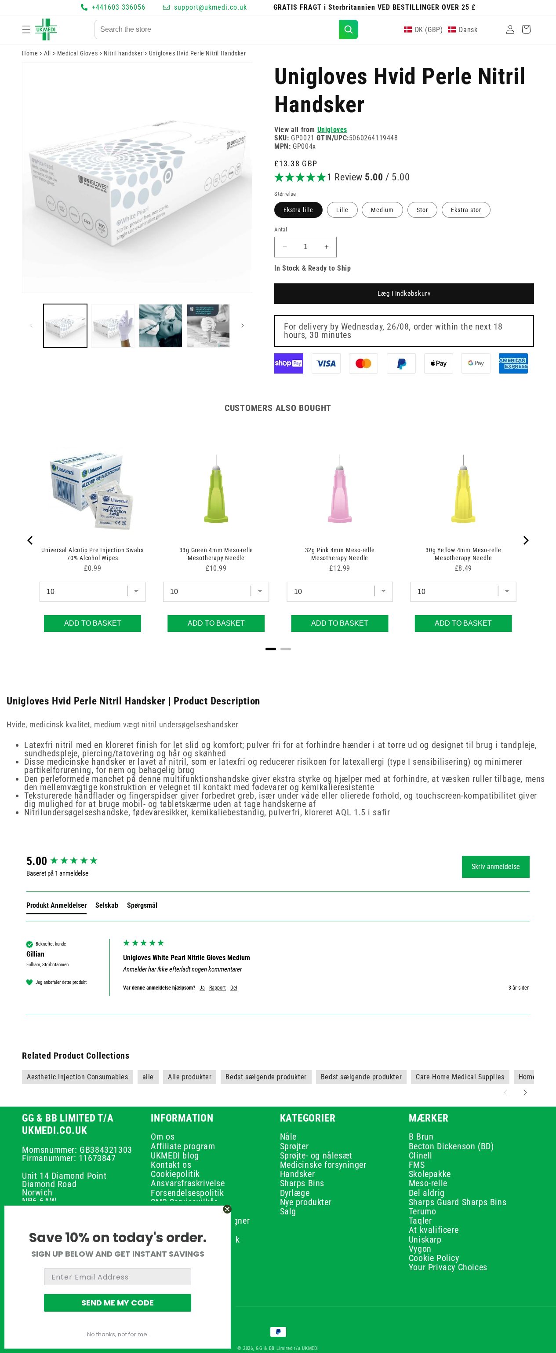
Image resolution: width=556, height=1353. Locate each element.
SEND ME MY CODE (117, 1302)
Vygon (420, 1249)
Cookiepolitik (175, 1174)
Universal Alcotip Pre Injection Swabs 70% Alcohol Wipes (92, 553)
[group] (72, 861)
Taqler (420, 1221)
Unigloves (332, 129)
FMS (417, 1165)
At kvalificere (433, 1230)
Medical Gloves (77, 53)
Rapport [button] (217, 988)
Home (30, 53)
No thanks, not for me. (118, 1334)
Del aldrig (427, 1192)
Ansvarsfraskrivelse (188, 1183)
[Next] (525, 540)
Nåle (288, 1138)
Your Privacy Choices (448, 1267)
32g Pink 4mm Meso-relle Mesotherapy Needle (340, 553)
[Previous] (31, 540)
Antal (280, 229)
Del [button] (233, 988)
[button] (26, 29)
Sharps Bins (302, 1183)
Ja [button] (202, 988)
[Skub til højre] (242, 325)
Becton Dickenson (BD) (451, 1146)
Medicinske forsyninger (323, 1165)
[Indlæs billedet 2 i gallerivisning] (113, 326)
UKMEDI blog (175, 1155)
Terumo (422, 1211)
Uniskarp (425, 1239)
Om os (162, 1138)
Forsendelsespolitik (187, 1192)
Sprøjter (294, 1146)
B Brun (421, 1138)
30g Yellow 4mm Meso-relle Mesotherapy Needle (463, 553)
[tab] (56, 907)
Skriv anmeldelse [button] (496, 866)
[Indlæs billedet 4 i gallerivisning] (208, 326)
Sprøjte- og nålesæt (316, 1155)
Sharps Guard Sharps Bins (457, 1202)
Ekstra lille (298, 209)
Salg (288, 1211)
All (47, 53)
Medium (382, 209)
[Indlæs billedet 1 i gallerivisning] (65, 326)
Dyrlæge (295, 1192)
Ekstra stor (466, 209)
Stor (422, 209)
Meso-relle (428, 1183)
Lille (342, 209)
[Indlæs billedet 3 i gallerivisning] (160, 326)
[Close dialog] (227, 1209)
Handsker (297, 1174)
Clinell (420, 1155)
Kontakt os (171, 1165)
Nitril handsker (123, 53)
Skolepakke (430, 1174)
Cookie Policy (434, 1258)
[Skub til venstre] (31, 325)
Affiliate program (183, 1146)
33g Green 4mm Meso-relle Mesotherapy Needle (216, 553)
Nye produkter (306, 1202)
